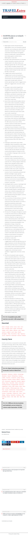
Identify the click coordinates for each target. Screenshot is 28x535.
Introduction (4, 374)
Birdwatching (14, 376)
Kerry (7, 330)
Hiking (3, 383)
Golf (3, 381)
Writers (8, 396)
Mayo (16, 332)
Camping (20, 376)
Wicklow (24, 335)
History (7, 383)
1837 (12, 396)
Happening (13, 381)
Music (21, 386)
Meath (19, 332)
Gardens (23, 379)
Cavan (15, 326)
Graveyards (7, 381)
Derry (3, 328)
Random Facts (12, 389)
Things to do (15, 393)
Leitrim (22, 330)
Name (3, 388)
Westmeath (14, 335)
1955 (24, 396)
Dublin (14, 328)
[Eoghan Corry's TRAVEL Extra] (14, 10)
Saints (10, 391)
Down (11, 328)
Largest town (5, 386)
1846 (15, 396)
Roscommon (14, 333)
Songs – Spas (15, 391)
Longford (8, 332)
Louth (12, 332)
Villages (3, 395)
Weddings (18, 395)
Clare (19, 326)
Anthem (15, 374)
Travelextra (5, 41)
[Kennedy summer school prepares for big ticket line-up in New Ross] (14, 460)
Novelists (8, 388)
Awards (9, 376)
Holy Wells (12, 383)
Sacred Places (5, 391)
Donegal (7, 328)
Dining (22, 377)
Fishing (13, 379)
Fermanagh (19, 328)
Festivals (9, 379)
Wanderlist (13, 395)
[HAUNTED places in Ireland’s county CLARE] (14, 28)
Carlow (11, 326)
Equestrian (4, 379)
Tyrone (3, 335)
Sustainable (9, 393)
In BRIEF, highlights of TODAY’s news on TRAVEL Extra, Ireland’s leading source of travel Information (14, 3)
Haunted (19, 381)
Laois (19, 330)
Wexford (19, 335)
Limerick (4, 332)
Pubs (3, 389)
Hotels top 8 (21, 383)
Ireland (24, 41)
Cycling (18, 377)
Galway (3, 330)
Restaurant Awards (20, 389)
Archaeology (20, 374)
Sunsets (4, 393)
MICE (13, 386)
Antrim (3, 326)
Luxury (10, 386)
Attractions (4, 376)
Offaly (9, 333)
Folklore (18, 379)
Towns (20, 393)
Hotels (16, 383)
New (24, 386)
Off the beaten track (14, 388)
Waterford (8, 335)
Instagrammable (14, 384)
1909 (21, 396)
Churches (8, 377)
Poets (21, 388)
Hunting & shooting (6, 384)
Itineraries (21, 384)
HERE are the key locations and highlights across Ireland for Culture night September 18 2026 (14, 514)
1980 (3, 398)
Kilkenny (15, 330)
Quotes (6, 389)
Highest (23, 381)
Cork (22, 326)
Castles (3, 377)
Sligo (19, 333)
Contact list (13, 377)
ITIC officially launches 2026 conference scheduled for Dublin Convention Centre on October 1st (14, 492)
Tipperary (23, 333)
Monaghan (4, 333)
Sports (20, 391)
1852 (18, 396)
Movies (17, 386)
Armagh (7, 326)
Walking (8, 395)
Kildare (11, 330)
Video (24, 393)
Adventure (10, 374)
